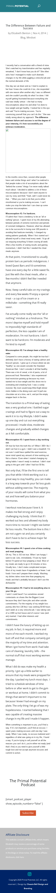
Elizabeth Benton (20, 33)
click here (20, 857)
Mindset (31, 37)
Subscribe (28, 813)
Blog (22, 37)
